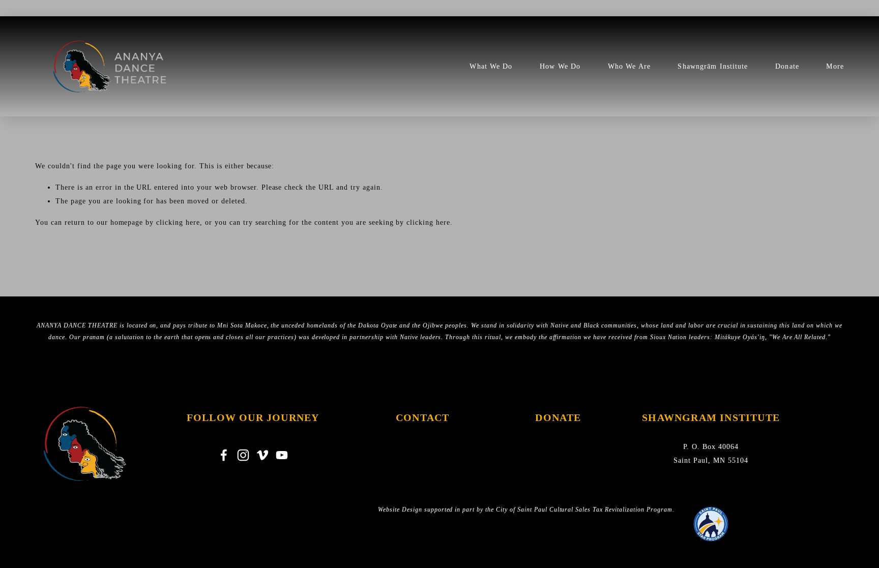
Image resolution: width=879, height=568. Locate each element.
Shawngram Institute (711, 417)
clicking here (178, 222)
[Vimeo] (262, 455)
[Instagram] (243, 455)
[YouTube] (282, 455)
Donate (787, 66)
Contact (422, 417)
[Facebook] (224, 455)
